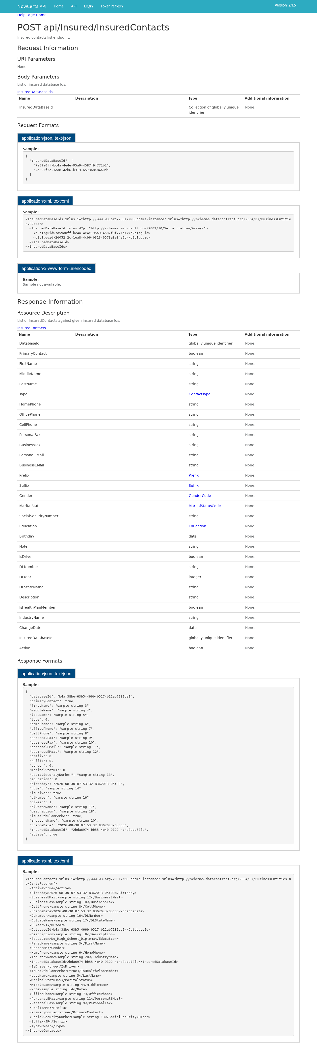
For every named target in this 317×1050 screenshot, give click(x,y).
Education (197, 526)
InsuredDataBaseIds (35, 92)
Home (59, 6)
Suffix (194, 485)
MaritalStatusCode (205, 506)
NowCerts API (31, 6)
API (74, 6)
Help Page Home (32, 15)
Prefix (194, 475)
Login (88, 6)
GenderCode (200, 496)
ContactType (200, 394)
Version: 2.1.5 (285, 5)
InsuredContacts (31, 328)
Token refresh (111, 6)
